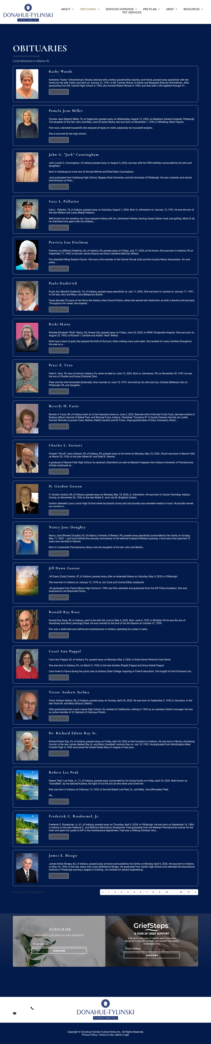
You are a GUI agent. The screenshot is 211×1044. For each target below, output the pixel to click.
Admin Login (122, 1034)
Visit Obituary (58, 91)
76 (181, 892)
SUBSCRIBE (59, 950)
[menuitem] (67, 9)
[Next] (195, 892)
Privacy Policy (89, 1034)
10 (166, 892)
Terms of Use (106, 1034)
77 (188, 892)
